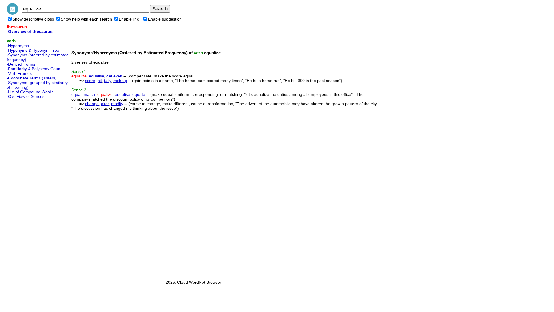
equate (138, 94)
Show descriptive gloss (33, 19)
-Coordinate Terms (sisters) (32, 78)
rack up (120, 80)
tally (107, 80)
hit (100, 80)
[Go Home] (12, 13)
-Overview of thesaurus (30, 31)
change (92, 103)
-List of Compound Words (30, 92)
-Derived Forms (21, 64)
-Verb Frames (19, 73)
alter (105, 103)
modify (117, 103)
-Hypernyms (18, 45)
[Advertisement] (30, 187)
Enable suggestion (165, 19)
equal (76, 94)
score (90, 80)
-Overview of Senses (25, 96)
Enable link (129, 19)
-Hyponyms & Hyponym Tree (33, 50)
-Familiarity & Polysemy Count (34, 68)
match (89, 94)
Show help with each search (86, 19)
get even (114, 76)
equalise (96, 76)
